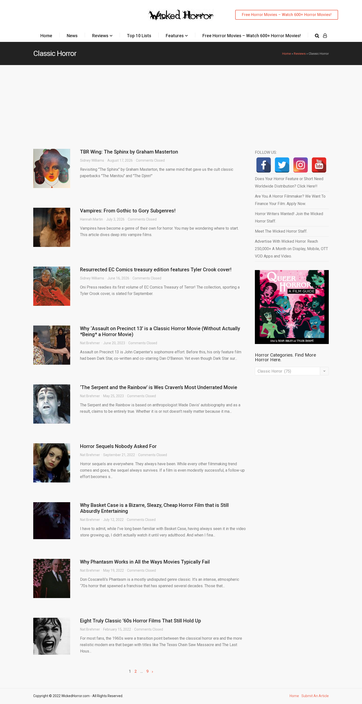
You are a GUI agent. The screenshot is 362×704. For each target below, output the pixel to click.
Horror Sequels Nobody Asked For (118, 446)
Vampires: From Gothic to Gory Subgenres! (128, 211)
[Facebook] (263, 165)
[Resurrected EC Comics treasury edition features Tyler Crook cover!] (51, 286)
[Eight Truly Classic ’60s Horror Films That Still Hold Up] (51, 636)
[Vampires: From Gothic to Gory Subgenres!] (51, 227)
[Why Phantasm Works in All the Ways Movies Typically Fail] (51, 578)
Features (175, 35)
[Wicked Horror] (181, 14)
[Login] (325, 36)
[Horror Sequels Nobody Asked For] (51, 462)
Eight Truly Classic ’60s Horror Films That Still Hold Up (140, 621)
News (72, 35)
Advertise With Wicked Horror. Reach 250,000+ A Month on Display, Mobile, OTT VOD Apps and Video (291, 248)
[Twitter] (282, 165)
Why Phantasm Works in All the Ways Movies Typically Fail (145, 562)
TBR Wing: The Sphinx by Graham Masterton (129, 152)
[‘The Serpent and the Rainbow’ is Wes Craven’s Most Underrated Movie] (51, 404)
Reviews (100, 35)
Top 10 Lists (139, 35)
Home (46, 35)
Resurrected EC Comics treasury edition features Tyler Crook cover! (155, 270)
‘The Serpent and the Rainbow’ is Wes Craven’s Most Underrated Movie (158, 387)
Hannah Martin (91, 219)
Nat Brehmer (90, 343)
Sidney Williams (92, 160)
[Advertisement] (181, 102)
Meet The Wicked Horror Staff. (281, 231)
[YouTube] (319, 165)
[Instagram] (300, 165)
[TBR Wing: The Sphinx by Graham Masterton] (51, 168)
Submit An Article (315, 696)
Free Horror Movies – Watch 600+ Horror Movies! (286, 14)
